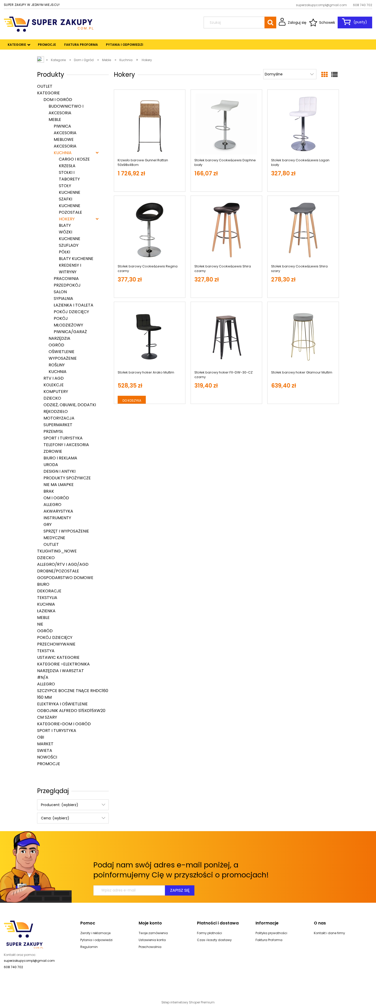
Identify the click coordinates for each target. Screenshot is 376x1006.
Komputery (55, 391)
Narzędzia (59, 338)
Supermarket (57, 425)
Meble (55, 119)
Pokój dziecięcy (71, 312)
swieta (44, 750)
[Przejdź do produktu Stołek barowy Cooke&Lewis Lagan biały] (303, 124)
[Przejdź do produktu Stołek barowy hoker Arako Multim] (150, 336)
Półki (64, 252)
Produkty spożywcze (67, 478)
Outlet (44, 86)
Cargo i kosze (74, 159)
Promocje (48, 764)
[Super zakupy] (23, 934)
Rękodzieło (55, 411)
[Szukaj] (270, 22)
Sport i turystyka (63, 438)
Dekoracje (49, 591)
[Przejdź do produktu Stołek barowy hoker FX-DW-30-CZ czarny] (226, 336)
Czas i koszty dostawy (214, 940)
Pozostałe (70, 212)
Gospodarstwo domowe (65, 578)
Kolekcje (53, 385)
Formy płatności (209, 933)
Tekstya (45, 651)
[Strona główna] (48, 24)
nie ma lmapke (58, 485)
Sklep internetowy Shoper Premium (188, 1002)
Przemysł (53, 431)
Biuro (43, 584)
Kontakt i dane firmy (329, 933)
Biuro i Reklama (60, 458)
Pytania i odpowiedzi (96, 940)
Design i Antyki (59, 471)
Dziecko (52, 398)
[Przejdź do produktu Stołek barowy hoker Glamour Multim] (303, 336)
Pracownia (66, 278)
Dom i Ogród (57, 100)
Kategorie (48, 93)
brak (48, 491)
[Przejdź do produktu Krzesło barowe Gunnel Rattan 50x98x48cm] (150, 124)
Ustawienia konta (152, 940)
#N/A (42, 677)
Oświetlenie (61, 352)
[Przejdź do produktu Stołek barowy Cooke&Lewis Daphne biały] (226, 124)
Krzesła (67, 166)
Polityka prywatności (271, 933)
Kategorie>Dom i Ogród (64, 724)
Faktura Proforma (269, 940)
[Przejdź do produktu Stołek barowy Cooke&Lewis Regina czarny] (150, 230)
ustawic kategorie (58, 657)
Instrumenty (57, 518)
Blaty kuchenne (76, 259)
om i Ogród (56, 498)
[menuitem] (17, 44)
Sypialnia (63, 298)
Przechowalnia (150, 947)
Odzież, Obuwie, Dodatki (69, 405)
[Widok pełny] (334, 74)
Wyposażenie (63, 358)
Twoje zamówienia (153, 933)
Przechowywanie (56, 644)
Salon (60, 292)
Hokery (67, 219)
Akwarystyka (58, 511)
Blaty (65, 225)
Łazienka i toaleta (73, 305)
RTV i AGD (53, 378)
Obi (40, 737)
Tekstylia (47, 598)
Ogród (56, 345)
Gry (47, 524)
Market (45, 744)
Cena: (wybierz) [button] (55, 818)
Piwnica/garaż (70, 332)
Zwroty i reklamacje (95, 933)
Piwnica (62, 126)
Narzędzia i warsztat (60, 671)
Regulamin (89, 947)
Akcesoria (65, 146)
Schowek (327, 22)
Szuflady (69, 245)
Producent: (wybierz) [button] (59, 804)
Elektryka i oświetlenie (62, 704)
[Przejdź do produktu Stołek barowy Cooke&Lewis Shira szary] (303, 230)
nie (40, 624)
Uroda (50, 465)
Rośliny (57, 365)
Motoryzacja (58, 418)
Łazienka (46, 611)
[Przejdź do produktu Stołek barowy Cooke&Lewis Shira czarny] (226, 230)
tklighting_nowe (57, 551)
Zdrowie (52, 451)
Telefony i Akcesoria (66, 445)
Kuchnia (63, 153)
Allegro (52, 504)
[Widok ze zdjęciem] (324, 74)
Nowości (47, 757)
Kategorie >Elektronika (63, 664)
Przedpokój (67, 285)
